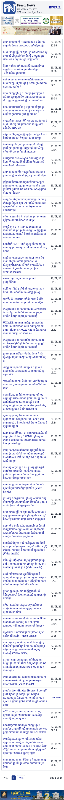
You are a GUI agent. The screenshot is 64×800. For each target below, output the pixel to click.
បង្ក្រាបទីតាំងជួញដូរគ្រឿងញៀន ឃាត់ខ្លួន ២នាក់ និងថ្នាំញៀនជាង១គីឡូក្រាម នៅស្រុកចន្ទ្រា (25, 136)
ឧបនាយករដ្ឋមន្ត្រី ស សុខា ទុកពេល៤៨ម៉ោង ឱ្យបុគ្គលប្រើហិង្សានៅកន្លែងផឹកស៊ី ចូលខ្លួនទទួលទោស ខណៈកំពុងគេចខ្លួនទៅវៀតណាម (25, 56)
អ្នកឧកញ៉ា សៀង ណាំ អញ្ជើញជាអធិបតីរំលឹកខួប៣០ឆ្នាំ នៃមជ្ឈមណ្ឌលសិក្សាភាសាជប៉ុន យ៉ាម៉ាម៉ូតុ (25, 595)
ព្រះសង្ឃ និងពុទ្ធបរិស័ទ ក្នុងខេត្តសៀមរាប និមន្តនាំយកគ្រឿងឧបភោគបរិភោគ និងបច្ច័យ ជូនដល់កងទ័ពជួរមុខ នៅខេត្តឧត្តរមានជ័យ (25, 502)
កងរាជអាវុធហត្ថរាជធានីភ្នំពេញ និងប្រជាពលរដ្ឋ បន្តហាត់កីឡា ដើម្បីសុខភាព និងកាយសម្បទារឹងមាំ (24, 763)
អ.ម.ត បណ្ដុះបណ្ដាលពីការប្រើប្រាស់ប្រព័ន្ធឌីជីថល (19, 280)
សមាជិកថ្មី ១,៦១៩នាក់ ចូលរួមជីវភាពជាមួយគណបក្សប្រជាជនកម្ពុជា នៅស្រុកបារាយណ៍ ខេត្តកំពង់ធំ (25, 247)
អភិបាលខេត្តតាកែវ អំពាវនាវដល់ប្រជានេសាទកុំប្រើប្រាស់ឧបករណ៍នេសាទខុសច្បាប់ (24, 218)
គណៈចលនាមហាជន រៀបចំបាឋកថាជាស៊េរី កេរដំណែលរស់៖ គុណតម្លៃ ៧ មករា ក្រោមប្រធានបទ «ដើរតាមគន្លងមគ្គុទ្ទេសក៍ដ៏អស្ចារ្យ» (24, 622)
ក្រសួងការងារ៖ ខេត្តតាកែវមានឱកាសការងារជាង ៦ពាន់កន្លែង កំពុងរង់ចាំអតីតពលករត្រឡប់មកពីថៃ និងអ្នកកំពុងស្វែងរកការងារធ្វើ (25, 312)
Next (21, 777)
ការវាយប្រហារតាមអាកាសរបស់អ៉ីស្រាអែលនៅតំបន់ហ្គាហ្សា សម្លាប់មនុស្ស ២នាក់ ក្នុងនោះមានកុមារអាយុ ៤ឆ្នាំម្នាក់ (25, 83)
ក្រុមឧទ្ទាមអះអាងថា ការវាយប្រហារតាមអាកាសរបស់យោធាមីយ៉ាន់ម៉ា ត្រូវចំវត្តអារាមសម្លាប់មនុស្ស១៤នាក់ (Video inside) (24, 680)
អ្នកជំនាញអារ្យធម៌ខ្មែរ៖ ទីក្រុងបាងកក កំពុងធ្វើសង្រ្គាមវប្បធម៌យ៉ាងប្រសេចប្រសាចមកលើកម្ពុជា (24, 357)
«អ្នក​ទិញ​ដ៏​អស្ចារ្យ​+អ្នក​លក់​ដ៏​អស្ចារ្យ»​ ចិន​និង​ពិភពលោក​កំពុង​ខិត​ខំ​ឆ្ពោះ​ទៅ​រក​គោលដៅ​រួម (23, 300)
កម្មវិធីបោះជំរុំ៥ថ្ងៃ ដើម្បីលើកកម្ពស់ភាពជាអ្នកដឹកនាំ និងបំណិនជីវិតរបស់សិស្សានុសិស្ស (23, 290)
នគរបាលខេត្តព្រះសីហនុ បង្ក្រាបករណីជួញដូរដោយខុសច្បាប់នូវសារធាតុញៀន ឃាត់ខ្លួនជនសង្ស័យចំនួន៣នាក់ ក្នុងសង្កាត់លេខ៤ (23, 110)
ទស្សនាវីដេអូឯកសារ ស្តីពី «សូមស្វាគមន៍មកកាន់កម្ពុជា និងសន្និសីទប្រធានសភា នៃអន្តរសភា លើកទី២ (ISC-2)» (25, 124)
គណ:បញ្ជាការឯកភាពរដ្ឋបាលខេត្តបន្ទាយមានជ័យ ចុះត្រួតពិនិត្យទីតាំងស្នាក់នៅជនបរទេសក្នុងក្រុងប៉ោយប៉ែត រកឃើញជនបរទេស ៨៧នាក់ (25, 728)
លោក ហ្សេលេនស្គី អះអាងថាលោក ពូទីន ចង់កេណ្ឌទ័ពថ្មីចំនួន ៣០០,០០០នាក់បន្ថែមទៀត (24, 44)
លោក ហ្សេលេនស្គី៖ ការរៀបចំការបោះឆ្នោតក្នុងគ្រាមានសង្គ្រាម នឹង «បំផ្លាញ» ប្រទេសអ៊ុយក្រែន (25, 174)
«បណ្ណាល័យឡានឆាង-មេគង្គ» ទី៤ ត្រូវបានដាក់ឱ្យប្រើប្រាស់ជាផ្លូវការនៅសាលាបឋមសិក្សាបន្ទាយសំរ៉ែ (23, 371)
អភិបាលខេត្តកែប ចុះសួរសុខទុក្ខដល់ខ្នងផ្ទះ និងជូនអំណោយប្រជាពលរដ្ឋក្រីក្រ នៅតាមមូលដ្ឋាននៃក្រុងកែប (22, 608)
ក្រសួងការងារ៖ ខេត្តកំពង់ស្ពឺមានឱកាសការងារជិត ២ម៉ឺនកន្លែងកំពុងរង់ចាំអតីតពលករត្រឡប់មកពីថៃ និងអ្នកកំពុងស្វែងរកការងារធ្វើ (23, 343)
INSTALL (55, 8)
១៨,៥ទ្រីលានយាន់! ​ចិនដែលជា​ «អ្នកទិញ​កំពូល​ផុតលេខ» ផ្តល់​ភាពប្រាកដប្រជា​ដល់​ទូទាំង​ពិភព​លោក (25, 384)
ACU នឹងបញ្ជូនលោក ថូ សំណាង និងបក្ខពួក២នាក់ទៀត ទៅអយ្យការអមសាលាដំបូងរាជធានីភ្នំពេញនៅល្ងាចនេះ (22, 715)
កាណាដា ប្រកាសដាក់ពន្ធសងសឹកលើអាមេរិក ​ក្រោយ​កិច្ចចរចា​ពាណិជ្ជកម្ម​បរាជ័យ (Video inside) (24, 488)
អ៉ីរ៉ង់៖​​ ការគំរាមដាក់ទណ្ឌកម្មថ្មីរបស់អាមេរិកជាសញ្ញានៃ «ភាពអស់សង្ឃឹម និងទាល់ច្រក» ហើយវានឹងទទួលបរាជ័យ (23, 69)
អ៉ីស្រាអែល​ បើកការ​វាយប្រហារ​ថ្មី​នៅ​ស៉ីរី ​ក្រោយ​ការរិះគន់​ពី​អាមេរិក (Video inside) (24, 634)
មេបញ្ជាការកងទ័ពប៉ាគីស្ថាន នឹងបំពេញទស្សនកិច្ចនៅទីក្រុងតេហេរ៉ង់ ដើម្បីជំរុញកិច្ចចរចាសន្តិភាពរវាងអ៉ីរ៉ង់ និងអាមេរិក (23, 162)
